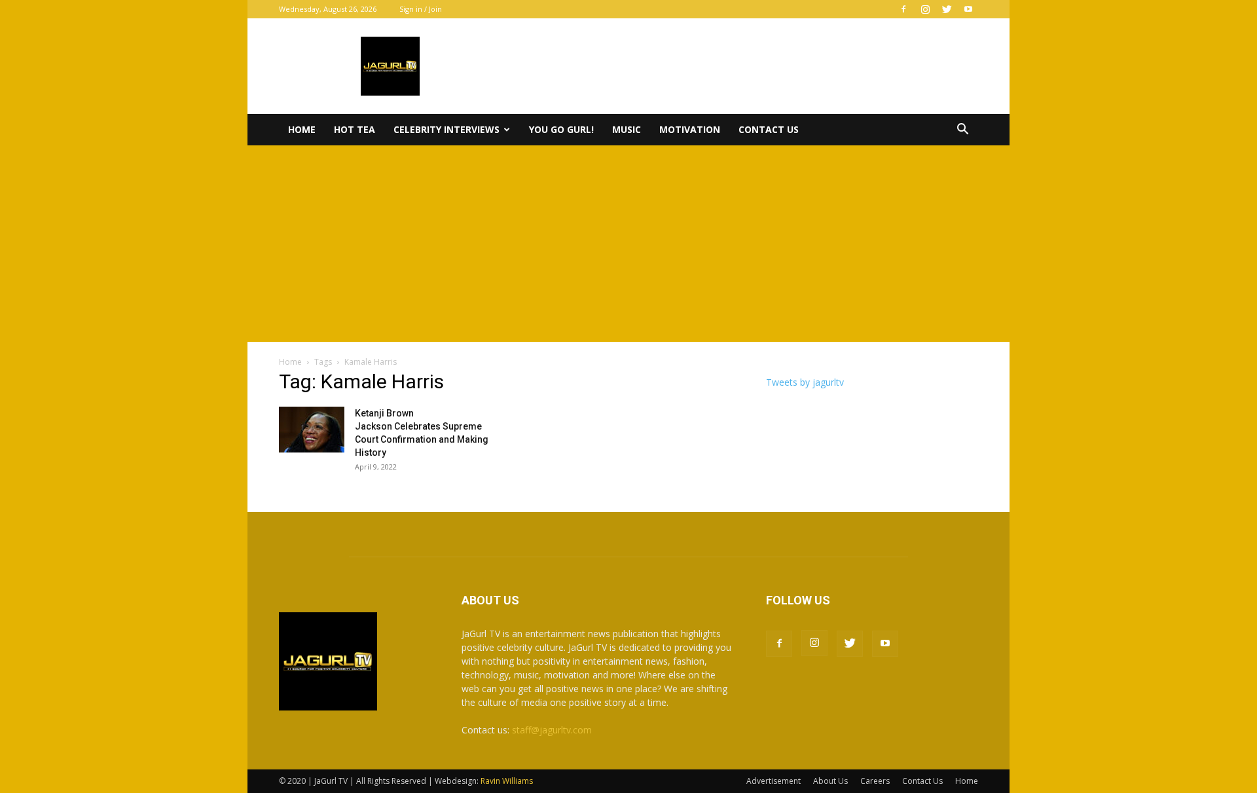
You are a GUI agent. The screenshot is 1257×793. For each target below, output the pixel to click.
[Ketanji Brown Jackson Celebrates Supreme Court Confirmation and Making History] (311, 429)
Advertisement (773, 780)
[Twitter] (946, 9)
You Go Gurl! (561, 129)
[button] (962, 130)
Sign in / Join (420, 9)
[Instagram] (925, 9)
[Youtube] (968, 9)
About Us (830, 780)
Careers (875, 780)
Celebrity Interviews (446, 129)
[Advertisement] (628, 243)
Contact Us (768, 129)
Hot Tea (354, 129)
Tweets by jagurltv (805, 382)
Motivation (689, 129)
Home (302, 129)
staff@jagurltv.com (552, 730)
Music (626, 129)
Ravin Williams (508, 780)
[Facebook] (903, 9)
